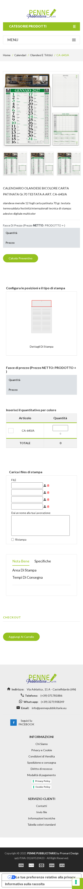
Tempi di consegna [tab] (27, 577)
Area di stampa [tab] (24, 570)
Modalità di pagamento (41, 775)
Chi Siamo (41, 744)
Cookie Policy (42, 786)
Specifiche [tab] (42, 561)
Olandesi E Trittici (41, 55)
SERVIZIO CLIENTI (41, 799)
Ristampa (20, 539)
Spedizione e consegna (41, 762)
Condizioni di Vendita (41, 756)
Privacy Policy (42, 781)
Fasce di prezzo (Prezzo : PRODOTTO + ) (34, 225)
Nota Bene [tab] (20, 561)
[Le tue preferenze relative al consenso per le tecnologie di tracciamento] (76, 882)
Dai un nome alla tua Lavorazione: (31, 513)
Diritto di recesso (41, 768)
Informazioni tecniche (41, 818)
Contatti (41, 806)
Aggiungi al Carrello (21, 636)
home (6, 55)
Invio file (41, 812)
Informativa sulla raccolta (25, 884)
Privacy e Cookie (41, 750)
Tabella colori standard (41, 824)
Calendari (20, 55)
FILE (13, 480)
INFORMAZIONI (41, 737)
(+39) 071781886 (51, 695)
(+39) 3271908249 (52, 701)
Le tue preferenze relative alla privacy (45, 877)
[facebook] (13, 722)
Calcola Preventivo (20, 258)
